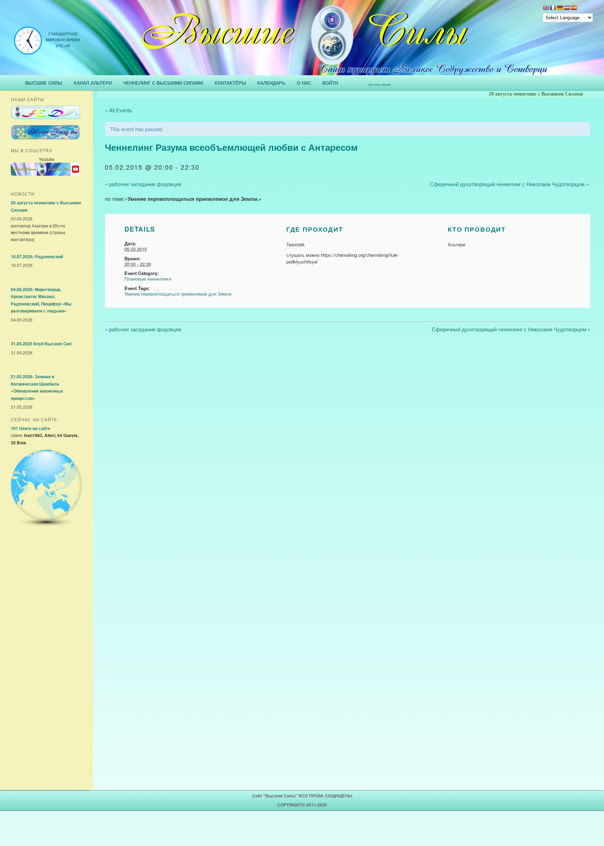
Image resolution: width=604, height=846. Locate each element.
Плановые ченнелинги (147, 278)
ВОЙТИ (330, 82)
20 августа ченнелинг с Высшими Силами (520, 94)
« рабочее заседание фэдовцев (143, 184)
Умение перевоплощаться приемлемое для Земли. (178, 293)
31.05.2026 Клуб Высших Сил (41, 343)
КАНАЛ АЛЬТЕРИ (93, 82)
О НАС (304, 82)
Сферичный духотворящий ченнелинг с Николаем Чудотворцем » (509, 184)
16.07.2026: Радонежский (37, 256)
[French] (553, 8)
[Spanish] (574, 8)
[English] (546, 8)
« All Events (118, 110)
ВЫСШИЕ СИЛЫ (43, 82)
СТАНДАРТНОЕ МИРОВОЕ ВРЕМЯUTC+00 (62, 39)
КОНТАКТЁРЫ (230, 82)
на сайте (30, 428)
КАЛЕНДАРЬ (271, 82)
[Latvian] (567, 8)
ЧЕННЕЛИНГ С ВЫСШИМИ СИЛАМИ (163, 82)
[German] (560, 8)
